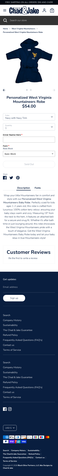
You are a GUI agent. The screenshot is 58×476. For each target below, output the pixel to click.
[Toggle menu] (5, 10)
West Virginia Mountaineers (23, 28)
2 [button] (31, 90)
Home (5, 28)
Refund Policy (10, 335)
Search (6, 315)
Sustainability (10, 325)
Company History (12, 320)
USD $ (8, 428)
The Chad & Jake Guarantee (17, 330)
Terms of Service (12, 350)
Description (23, 188)
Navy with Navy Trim (16, 118)
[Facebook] (5, 409)
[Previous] (4, 90)
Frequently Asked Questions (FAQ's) (22, 340)
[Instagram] (10, 409)
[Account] (44, 9)
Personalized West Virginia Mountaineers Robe (23, 32)
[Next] (54, 90)
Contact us (8, 345)
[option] (29, 61)
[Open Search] (5, 20)
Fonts (38, 188)
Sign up (14, 298)
